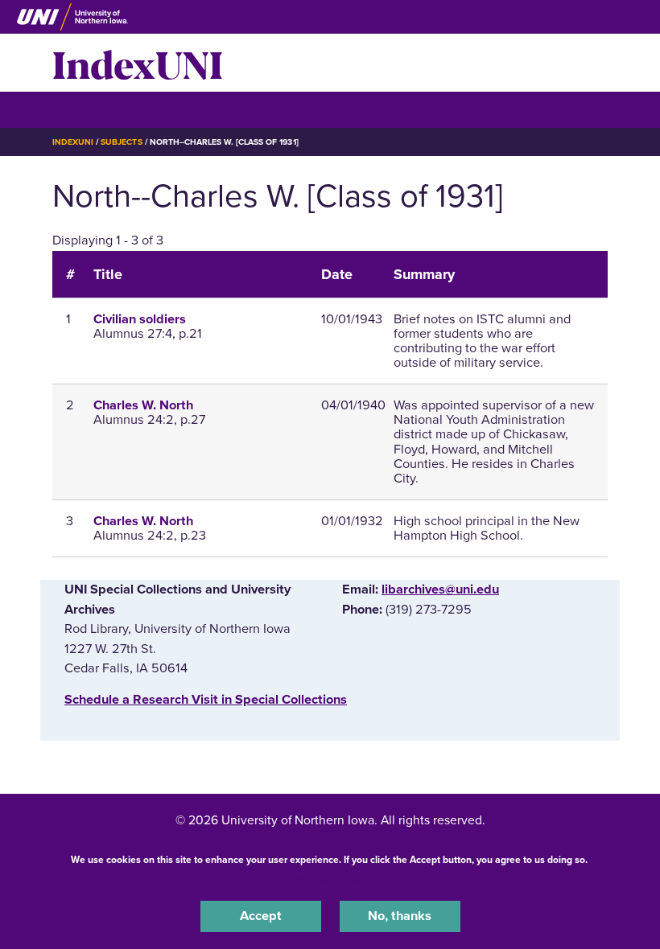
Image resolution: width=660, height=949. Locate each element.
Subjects (121, 142)
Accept (261, 916)
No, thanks (399, 916)
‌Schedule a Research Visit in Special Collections (205, 700)
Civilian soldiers (139, 319)
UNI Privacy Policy (330, 879)
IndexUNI (137, 62)
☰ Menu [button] (80, 109)
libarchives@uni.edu (440, 589)
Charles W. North (143, 405)
